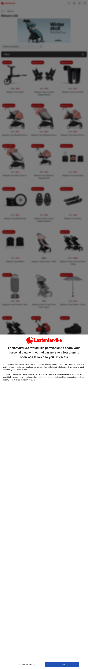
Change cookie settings (26, 664)
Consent (62, 664)
